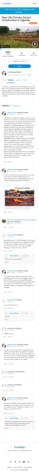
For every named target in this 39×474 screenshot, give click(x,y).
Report (29, 75)
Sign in (35, 3)
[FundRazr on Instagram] (28, 462)
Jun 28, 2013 (18, 223)
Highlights (11, 80)
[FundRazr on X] (10, 462)
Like (6, 161)
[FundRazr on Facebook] (15, 462)
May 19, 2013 (11, 386)
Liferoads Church (15, 72)
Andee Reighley (14, 418)
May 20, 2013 (11, 373)
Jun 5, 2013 (10, 301)
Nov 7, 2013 (20, 114)
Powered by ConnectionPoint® (19, 470)
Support (9, 467)
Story (4, 80)
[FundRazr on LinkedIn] (19, 462)
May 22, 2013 (20, 346)
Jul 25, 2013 (20, 171)
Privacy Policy (28, 467)
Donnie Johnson (14, 255)
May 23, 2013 (11, 330)
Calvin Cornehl (11, 235)
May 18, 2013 (20, 399)
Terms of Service (18, 467)
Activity (24, 80)
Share (19, 66)
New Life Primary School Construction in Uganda (21, 220)
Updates (18, 80)
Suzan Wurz (10, 300)
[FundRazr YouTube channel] (23, 462)
